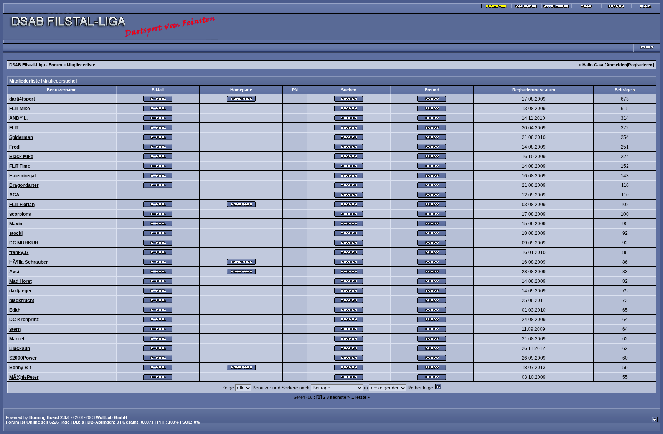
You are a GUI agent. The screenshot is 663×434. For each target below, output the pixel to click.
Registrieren (640, 65)
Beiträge (623, 89)
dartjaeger (20, 291)
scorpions (20, 214)
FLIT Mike (19, 108)
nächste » (340, 397)
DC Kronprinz (24, 319)
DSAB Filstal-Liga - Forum (35, 65)
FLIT (13, 127)
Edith (14, 310)
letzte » (362, 397)
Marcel (16, 339)
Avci (14, 271)
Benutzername (61, 89)
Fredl (14, 147)
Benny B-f (20, 367)
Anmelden (616, 65)
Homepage (241, 89)
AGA (14, 195)
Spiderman (21, 137)
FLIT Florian (22, 204)
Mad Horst (20, 281)
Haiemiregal (22, 175)
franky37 (19, 252)
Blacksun (19, 348)
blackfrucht (21, 300)
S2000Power (23, 358)
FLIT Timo (19, 166)
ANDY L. (18, 118)
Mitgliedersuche (59, 81)
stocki (16, 233)
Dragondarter (24, 185)
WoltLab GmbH (111, 417)
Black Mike (21, 156)
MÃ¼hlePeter (24, 377)
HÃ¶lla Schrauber (28, 262)
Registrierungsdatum (533, 89)
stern (15, 329)
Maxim (16, 223)
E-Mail (158, 89)
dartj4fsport (22, 99)
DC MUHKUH (23, 243)
